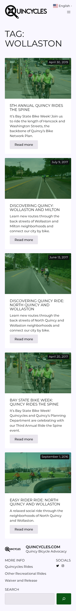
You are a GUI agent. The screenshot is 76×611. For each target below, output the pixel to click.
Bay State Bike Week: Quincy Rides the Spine (34, 402)
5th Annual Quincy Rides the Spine (36, 108)
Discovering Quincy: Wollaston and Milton (35, 208)
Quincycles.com (43, 547)
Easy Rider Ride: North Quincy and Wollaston (35, 502)
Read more (26, 145)
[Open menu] (68, 12)
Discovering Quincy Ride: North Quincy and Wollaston (37, 305)
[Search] (64, 598)
